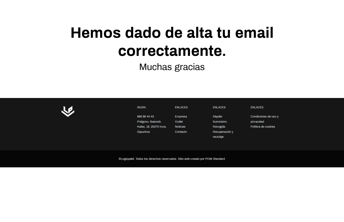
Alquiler (217, 116)
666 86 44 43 (145, 116)
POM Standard (215, 158)
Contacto (181, 131)
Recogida (219, 126)
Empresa (181, 116)
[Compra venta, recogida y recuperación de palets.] (81, 8)
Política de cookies (263, 126)
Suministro (220, 121)
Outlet (179, 121)
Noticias (180, 126)
